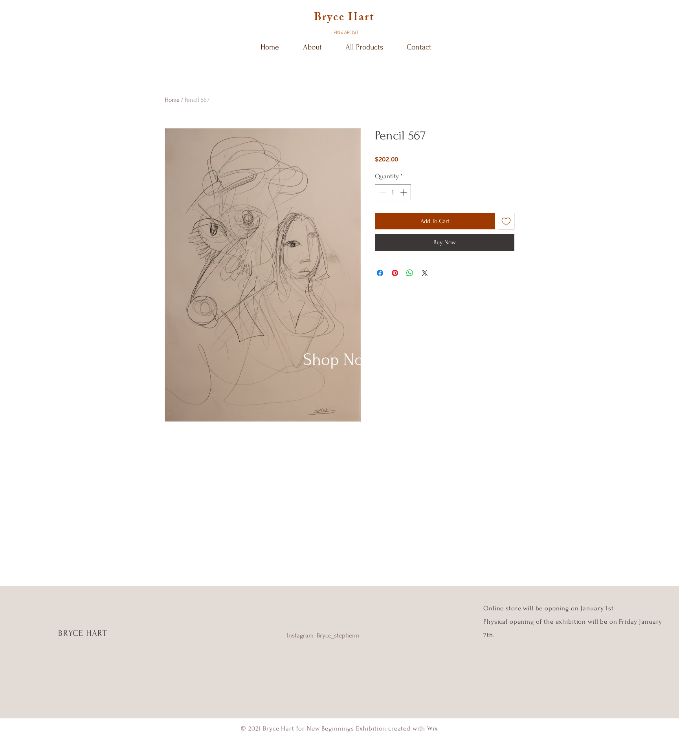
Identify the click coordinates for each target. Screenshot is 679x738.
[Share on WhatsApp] (410, 273)
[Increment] (404, 192)
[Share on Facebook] (380, 273)
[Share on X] (424, 273)
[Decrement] (382, 192)
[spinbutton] (393, 192)
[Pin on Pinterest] (395, 273)
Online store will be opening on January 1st (549, 608)
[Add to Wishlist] (506, 221)
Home (172, 99)
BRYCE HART (82, 633)
